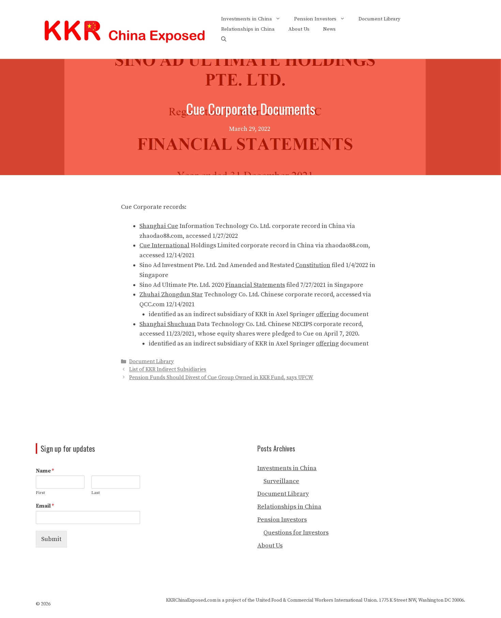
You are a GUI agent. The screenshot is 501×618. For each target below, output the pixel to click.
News (329, 29)
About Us (298, 29)
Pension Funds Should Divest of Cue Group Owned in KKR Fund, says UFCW (221, 377)
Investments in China (246, 19)
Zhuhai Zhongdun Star (171, 294)
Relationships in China (248, 29)
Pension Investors (315, 19)
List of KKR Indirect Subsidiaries (167, 370)
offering (327, 314)
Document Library (379, 19)
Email (45, 506)
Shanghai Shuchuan (167, 324)
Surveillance (281, 481)
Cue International (164, 245)
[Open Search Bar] (223, 39)
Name (45, 470)
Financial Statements (255, 285)
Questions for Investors (296, 533)
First (40, 492)
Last (95, 492)
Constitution (312, 265)
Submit (51, 539)
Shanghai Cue (158, 226)
